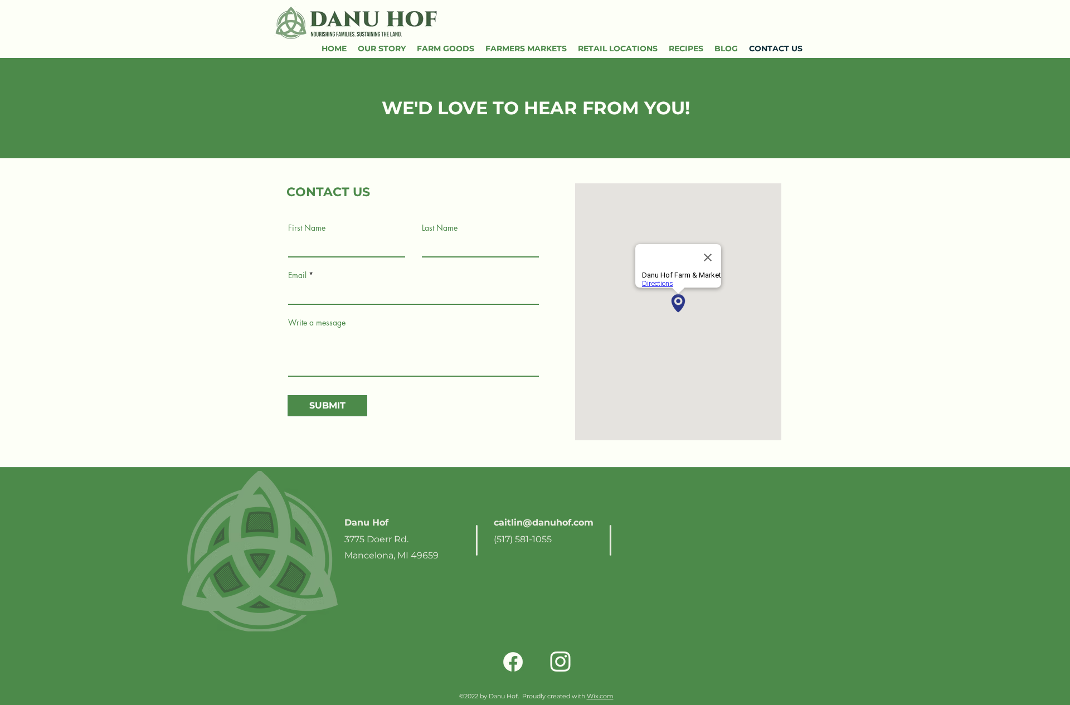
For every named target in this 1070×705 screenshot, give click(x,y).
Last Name (440, 228)
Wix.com (600, 696)
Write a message (317, 323)
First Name (306, 228)
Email (297, 275)
